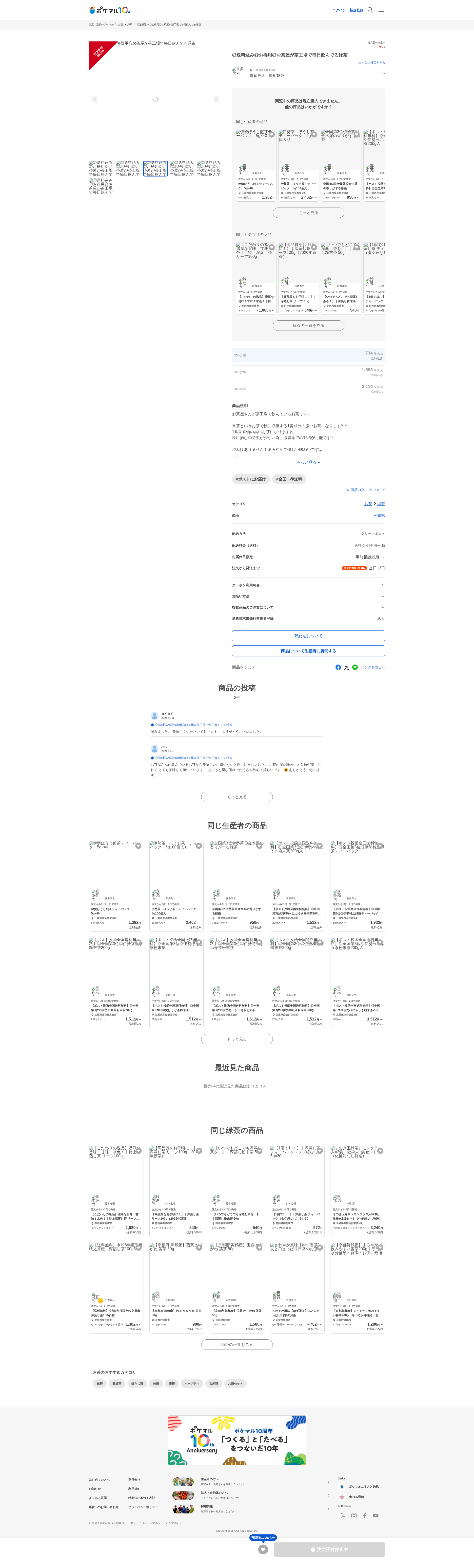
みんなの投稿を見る (371, 62)
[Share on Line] (355, 667)
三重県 (379, 515)
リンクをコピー (373, 667)
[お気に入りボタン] (272, 134)
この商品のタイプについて (364, 490)
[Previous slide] (95, 99)
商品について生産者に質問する (308, 651)
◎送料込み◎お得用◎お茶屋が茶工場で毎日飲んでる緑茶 (169, 24)
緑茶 (129, 24)
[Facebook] (364, 1515)
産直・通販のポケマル (101, 24)
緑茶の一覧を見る (308, 325)
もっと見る (308, 213)
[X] (343, 1515)
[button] (308, 73)
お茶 (120, 24)
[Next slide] (215, 99)
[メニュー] (381, 10)
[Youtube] (375, 1515)
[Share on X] (346, 667)
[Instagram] (354, 1515)
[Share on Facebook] (338, 667)
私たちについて (308, 636)
